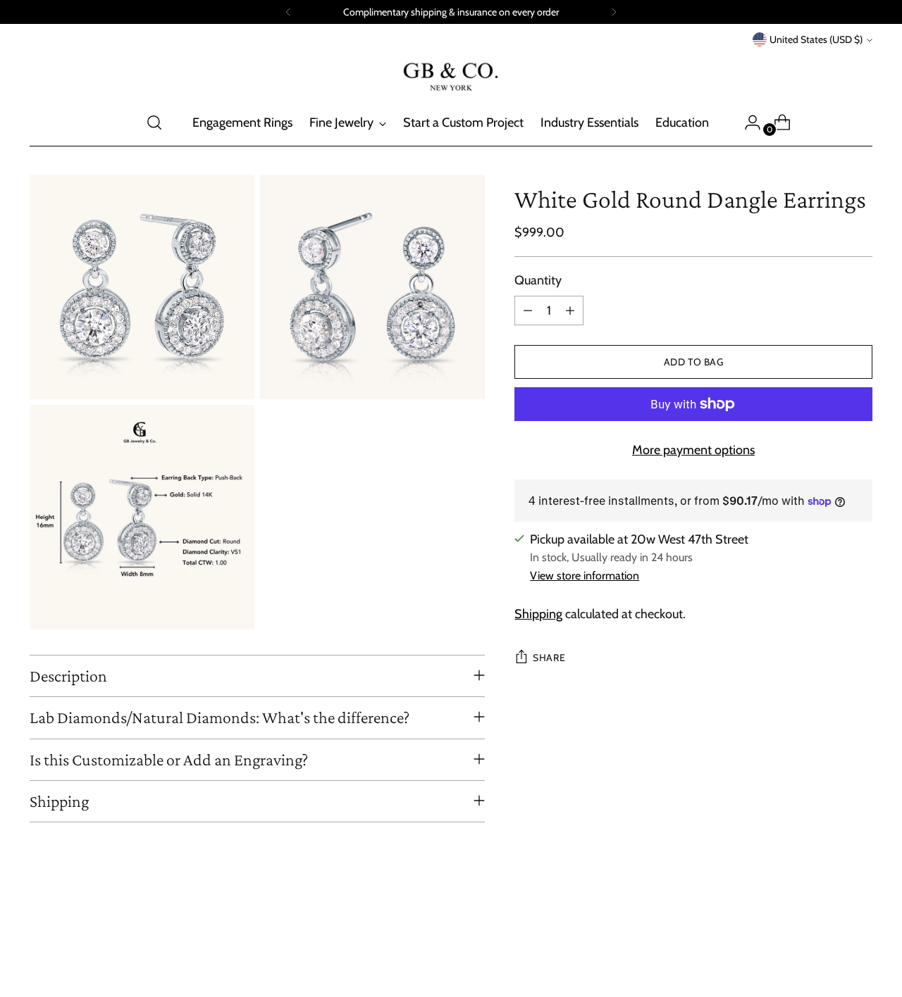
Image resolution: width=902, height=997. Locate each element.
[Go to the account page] (747, 122)
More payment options (693, 450)
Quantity (538, 280)
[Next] (613, 12)
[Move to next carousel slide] (860, 948)
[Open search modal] (154, 122)
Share (549, 657)
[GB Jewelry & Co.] (451, 74)
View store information (584, 575)
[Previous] (288, 12)
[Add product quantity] (570, 310)
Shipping (538, 614)
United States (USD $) (816, 39)
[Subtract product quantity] (527, 310)
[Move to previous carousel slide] (828, 949)
